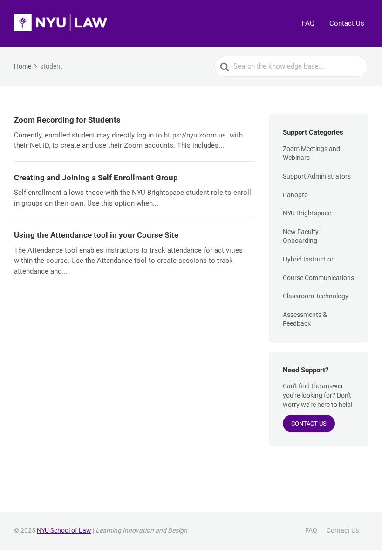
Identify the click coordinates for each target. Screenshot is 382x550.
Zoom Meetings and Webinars (311, 153)
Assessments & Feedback (305, 319)
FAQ (308, 23)
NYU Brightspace (307, 213)
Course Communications (318, 278)
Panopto (295, 195)
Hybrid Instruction (309, 259)
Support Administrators (317, 176)
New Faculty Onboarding (301, 236)
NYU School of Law (64, 530)
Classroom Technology (315, 296)
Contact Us (346, 23)
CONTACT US (309, 423)
